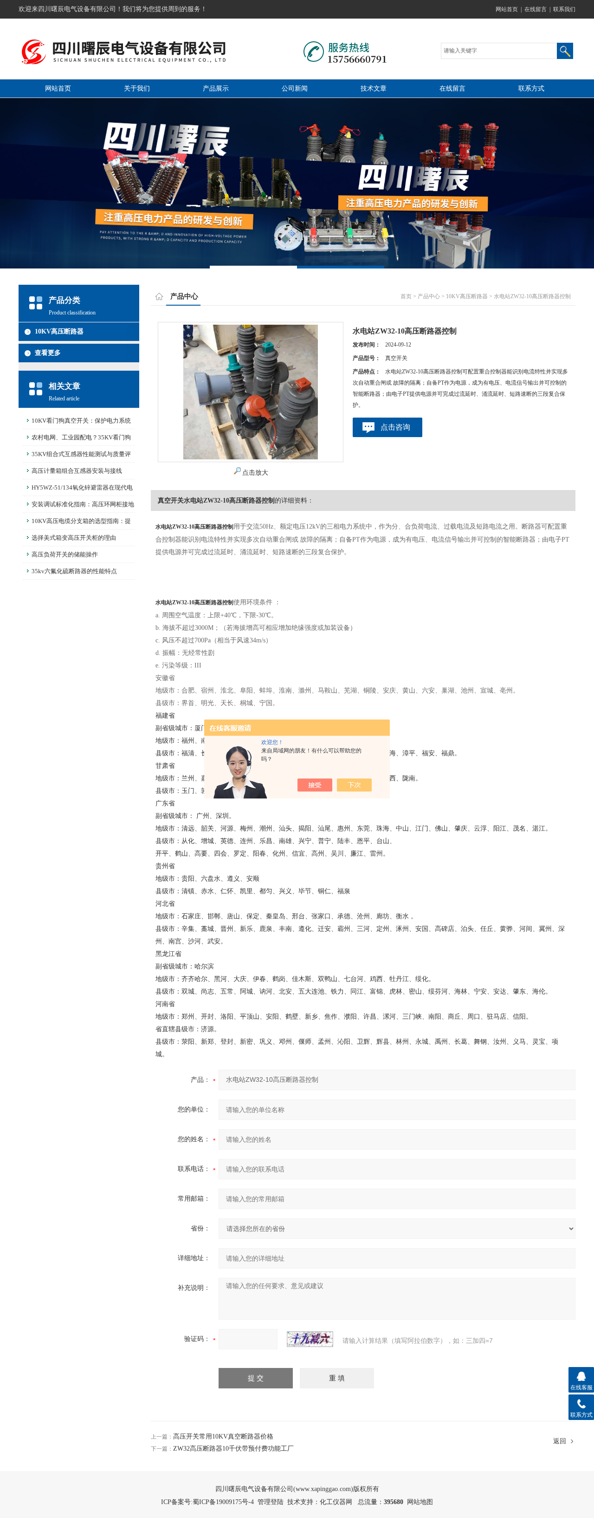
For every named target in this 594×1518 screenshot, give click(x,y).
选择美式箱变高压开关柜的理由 (74, 537)
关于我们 (137, 88)
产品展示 (216, 88)
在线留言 (535, 9)
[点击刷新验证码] (310, 1339)
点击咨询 (395, 427)
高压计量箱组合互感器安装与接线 (77, 470)
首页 (406, 296)
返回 (559, 1441)
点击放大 (255, 472)
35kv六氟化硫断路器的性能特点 (74, 571)
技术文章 (374, 88)
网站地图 (420, 1501)
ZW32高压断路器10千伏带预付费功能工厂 (233, 1448)
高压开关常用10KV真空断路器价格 (223, 1436)
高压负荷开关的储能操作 (65, 554)
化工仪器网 (336, 1501)
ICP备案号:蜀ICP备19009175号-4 (207, 1501)
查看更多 (48, 352)
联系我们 (564, 9)
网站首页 (507, 9)
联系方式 (531, 88)
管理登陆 (271, 1501)
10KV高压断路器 (59, 331)
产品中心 (429, 296)
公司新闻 (295, 88)
